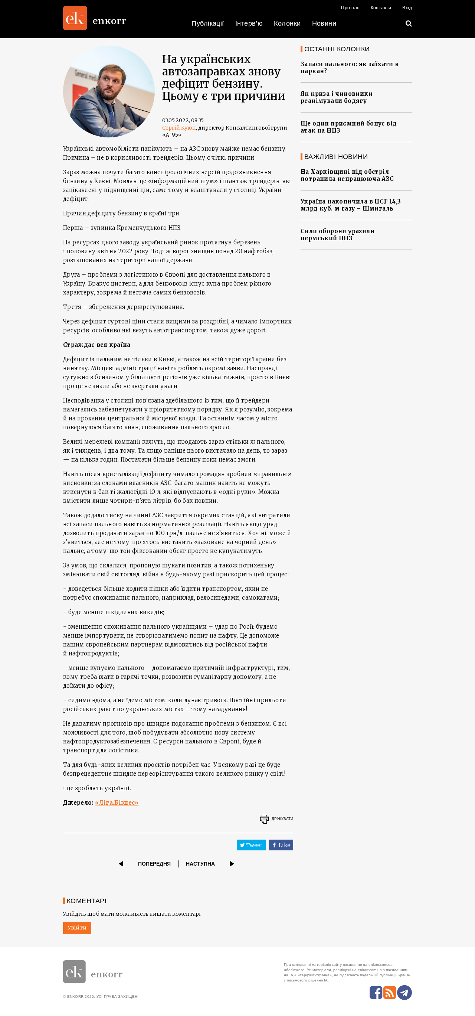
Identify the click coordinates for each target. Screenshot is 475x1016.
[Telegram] (404, 992)
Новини (324, 23)
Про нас (350, 7)
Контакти (381, 7)
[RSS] (389, 992)
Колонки (287, 23)
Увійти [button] (77, 927)
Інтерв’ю (249, 23)
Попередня (154, 864)
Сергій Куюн (179, 127)
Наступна (200, 864)
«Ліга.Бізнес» (117, 802)
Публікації (207, 23)
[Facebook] (376, 992)
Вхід (407, 7)
